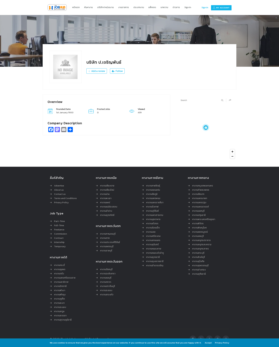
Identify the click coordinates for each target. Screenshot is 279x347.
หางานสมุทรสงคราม (201, 244)
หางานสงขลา (60, 315)
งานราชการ (123, 7)
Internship (59, 242)
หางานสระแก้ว (106, 294)
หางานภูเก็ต (59, 298)
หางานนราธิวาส (61, 282)
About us (59, 190)
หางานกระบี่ (59, 265)
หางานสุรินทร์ (152, 244)
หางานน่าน (104, 194)
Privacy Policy (61, 202)
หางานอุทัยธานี (199, 274)
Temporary (60, 246)
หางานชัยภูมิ (151, 194)
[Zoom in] (232, 151)
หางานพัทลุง (60, 294)
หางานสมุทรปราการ (201, 240)
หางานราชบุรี (106, 250)
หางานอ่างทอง (199, 269)
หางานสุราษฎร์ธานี (63, 319)
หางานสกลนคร (153, 240)
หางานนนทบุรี (198, 211)
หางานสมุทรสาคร (200, 248)
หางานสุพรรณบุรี (200, 265)
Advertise (59, 185)
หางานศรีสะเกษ (153, 236)
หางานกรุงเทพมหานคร (202, 185)
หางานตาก (105, 238)
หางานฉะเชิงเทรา (107, 273)
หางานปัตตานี (60, 286)
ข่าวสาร (176, 7)
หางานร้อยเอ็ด (153, 227)
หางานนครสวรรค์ (200, 206)
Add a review (98, 71)
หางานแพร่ (105, 202)
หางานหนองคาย (153, 248)
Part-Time (59, 221)
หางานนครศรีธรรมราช (64, 277)
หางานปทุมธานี (199, 215)
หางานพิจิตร (198, 223)
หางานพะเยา (105, 198)
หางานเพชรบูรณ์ (200, 232)
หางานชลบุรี (105, 277)
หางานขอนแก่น (153, 190)
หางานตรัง (59, 273)
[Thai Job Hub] (58, 7)
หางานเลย (150, 232)
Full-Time (59, 225)
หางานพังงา (59, 290)
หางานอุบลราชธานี (154, 261)
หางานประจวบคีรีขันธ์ (110, 242)
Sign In (187, 7)
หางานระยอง (106, 290)
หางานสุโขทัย (198, 261)
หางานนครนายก (199, 198)
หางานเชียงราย (107, 185)
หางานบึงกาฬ (152, 206)
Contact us (60, 194)
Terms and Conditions (65, 198)
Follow (119, 71)
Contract (58, 238)
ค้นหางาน (88, 7)
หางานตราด (105, 282)
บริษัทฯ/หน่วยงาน (105, 7)
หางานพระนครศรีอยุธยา (203, 219)
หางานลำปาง (106, 211)
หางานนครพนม (153, 198)
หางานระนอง (60, 307)
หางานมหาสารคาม (154, 215)
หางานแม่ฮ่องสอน (108, 206)
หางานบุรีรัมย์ (152, 211)
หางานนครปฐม (199, 202)
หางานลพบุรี (198, 236)
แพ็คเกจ (152, 7)
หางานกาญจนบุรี (108, 234)
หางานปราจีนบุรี (107, 286)
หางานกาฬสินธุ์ (153, 185)
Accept (208, 342)
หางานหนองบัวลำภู (155, 253)
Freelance (59, 229)
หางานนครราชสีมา (154, 202)
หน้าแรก (76, 7)
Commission (60, 234)
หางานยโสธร (152, 223)
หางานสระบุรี (198, 253)
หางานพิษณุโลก (199, 227)
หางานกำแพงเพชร (200, 190)
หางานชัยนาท (198, 194)
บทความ (164, 7)
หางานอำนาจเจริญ (154, 265)
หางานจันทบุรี (106, 269)
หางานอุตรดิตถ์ (107, 215)
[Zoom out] (232, 156)
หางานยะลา (59, 303)
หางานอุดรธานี (153, 257)
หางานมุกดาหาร (153, 219)
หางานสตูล (59, 311)
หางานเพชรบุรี (107, 246)
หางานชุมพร (59, 269)
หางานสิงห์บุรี (198, 257)
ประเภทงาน (138, 7)
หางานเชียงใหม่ (107, 190)
